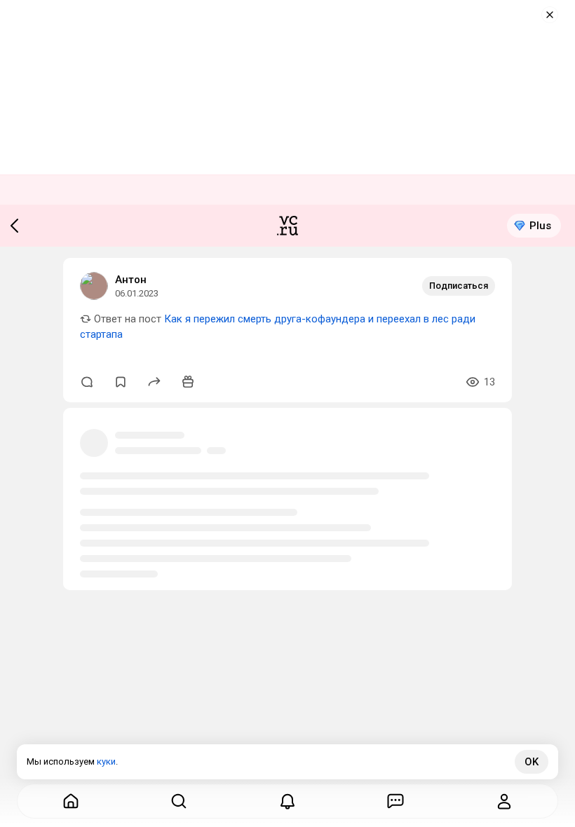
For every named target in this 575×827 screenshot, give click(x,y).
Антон (131, 279)
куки (106, 761)
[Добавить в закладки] (120, 382)
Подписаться (458, 285)
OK (532, 762)
